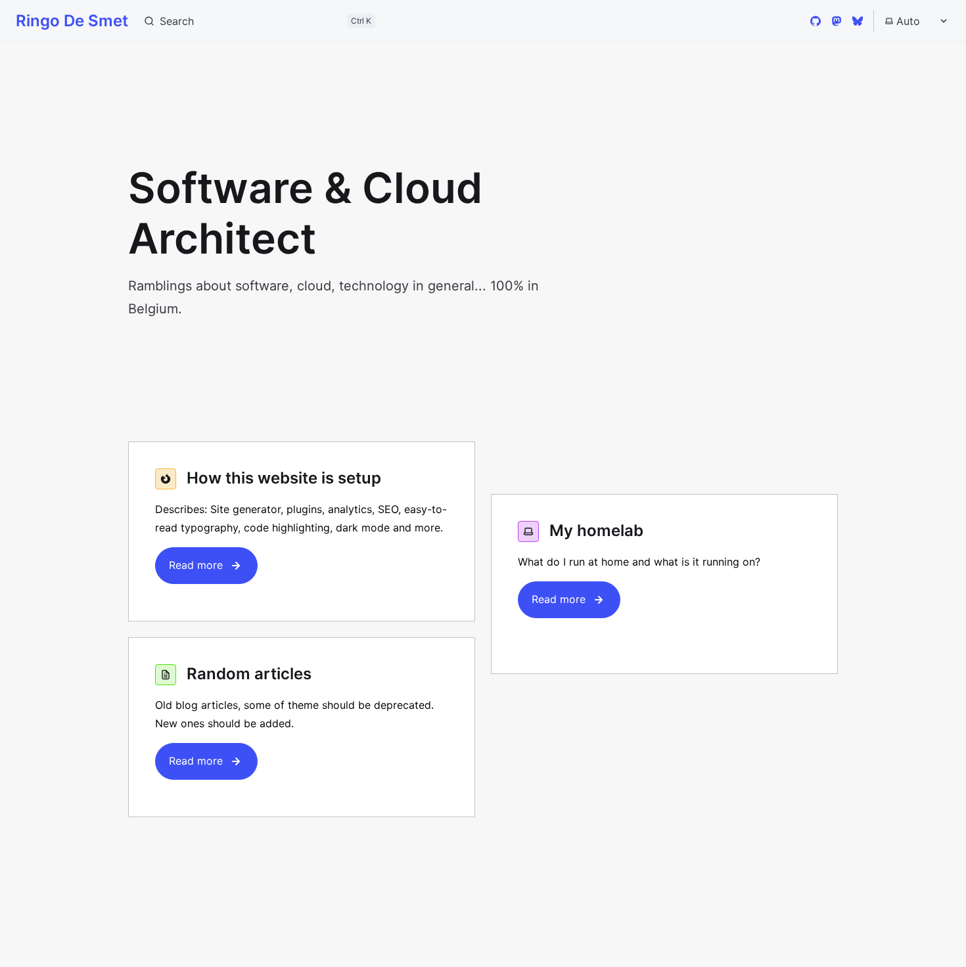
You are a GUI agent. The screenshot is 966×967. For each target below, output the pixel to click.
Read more (196, 565)
